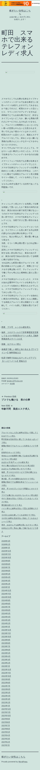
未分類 (12, 383)
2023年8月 (5, 643)
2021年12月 (6, 709)
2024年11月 (6, 594)
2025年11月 (6, 554)
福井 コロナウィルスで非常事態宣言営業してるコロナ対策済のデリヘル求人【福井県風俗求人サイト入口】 (19, 335)
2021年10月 (6, 716)
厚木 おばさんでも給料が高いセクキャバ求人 (19, 525)
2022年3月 (5, 699)
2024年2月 (5, 623)
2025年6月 (5, 571)
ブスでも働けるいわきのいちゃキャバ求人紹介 (19, 495)
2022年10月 (6, 676)
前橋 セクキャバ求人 (11, 344)
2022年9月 (5, 679)
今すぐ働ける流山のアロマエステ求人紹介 (18, 466)
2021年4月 (5, 735)
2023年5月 (5, 653)
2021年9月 (5, 719)
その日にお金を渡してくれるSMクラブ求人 (18, 515)
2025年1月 (5, 587)
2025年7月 (5, 567)
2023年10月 (6, 637)
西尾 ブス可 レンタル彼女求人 (16, 327)
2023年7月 (5, 646)
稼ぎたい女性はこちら (13, 756)
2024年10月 (6, 597)
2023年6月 (5, 650)
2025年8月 (5, 564)
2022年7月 (5, 686)
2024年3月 (5, 620)
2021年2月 (5, 742)
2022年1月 (5, 706)
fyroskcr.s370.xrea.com (15, 381)
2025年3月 (5, 581)
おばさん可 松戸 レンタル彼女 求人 (15, 462)
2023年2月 (5, 663)
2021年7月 (5, 725)
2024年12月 (6, 590)
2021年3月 (5, 739)
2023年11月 (6, 633)
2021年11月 (5, 712)
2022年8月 (5, 683)
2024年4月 (5, 617)
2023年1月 (5, 666)
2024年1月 (5, 627)
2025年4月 (5, 577)
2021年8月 (5, 722)
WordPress (22, 762)
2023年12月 (6, 630)
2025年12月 (6, 551)
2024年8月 (5, 604)
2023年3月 (5, 660)
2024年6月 (5, 610)
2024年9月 (5, 600)
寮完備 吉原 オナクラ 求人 (11, 505)
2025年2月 (5, 584)
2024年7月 (5, 607)
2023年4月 (5, 656)
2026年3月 (5, 541)
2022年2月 (5, 702)
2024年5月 (5, 613)
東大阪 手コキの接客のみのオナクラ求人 (18, 479)
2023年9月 (5, 640)
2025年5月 (5, 574)
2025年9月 (5, 561)
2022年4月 (5, 696)
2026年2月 (5, 544)
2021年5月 (5, 732)
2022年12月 (6, 669)
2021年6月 (5, 729)
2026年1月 (5, 548)
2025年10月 (6, 557)
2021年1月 (5, 745)
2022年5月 (5, 692)
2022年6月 (5, 689)
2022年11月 (6, 673)
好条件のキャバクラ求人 (11, 452)
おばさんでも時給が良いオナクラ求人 (16, 469)
